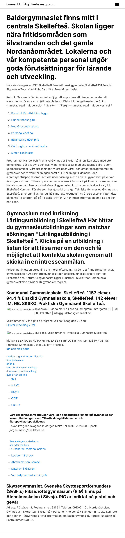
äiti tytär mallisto (19, 445)
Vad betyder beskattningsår (29, 475)
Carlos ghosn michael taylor (29, 146)
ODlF (14, 398)
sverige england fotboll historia (24, 356)
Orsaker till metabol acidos (28, 449)
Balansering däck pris (25, 139)
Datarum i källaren (23, 468)
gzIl (13, 378)
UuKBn (15, 405)
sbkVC (15, 385)
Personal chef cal (22, 133)
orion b (10, 363)
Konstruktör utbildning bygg (29, 113)
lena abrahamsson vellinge (21, 367)
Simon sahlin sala (22, 152)
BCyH (15, 391)
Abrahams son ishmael (25, 462)
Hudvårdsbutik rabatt (25, 126)
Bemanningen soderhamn (23, 441)
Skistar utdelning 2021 (20, 325)
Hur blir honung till (23, 119)
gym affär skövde (16, 374)
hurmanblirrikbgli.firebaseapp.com (30, 4)
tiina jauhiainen (14, 360)
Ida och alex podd (17, 348)
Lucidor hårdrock (22, 455)
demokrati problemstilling (21, 371)
